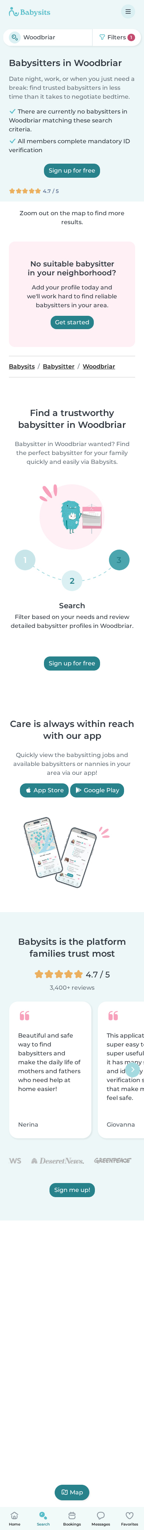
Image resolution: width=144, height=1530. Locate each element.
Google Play (100, 790)
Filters (119, 37)
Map (76, 1492)
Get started (72, 322)
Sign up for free (72, 170)
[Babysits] (29, 11)
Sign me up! (72, 1189)
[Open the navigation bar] (128, 11)
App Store (48, 790)
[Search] (15, 37)
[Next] (132, 1069)
